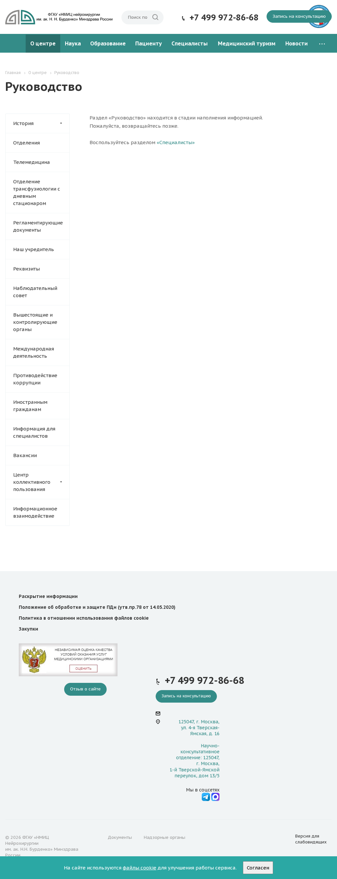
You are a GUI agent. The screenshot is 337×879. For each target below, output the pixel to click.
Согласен (258, 868)
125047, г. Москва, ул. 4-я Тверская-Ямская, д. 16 (199, 728)
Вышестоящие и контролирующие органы (35, 322)
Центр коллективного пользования (31, 482)
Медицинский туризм (246, 43)
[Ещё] (322, 44)
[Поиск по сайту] (155, 17)
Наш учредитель (33, 249)
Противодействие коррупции (35, 379)
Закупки (28, 629)
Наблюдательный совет (35, 291)
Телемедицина (31, 162)
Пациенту (148, 43)
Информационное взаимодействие (35, 512)
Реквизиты (26, 269)
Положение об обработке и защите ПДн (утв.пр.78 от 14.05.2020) (97, 607)
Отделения (26, 143)
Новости (296, 43)
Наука (73, 43)
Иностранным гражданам (30, 405)
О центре (43, 43)
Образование (108, 43)
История (23, 123)
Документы (120, 837)
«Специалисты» (176, 142)
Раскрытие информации (48, 596)
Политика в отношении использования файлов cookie (84, 618)
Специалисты (189, 43)
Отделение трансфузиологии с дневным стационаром (36, 192)
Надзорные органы (164, 837)
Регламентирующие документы (38, 226)
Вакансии (25, 455)
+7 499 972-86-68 (224, 17)
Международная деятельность (33, 352)
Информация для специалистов (34, 432)
